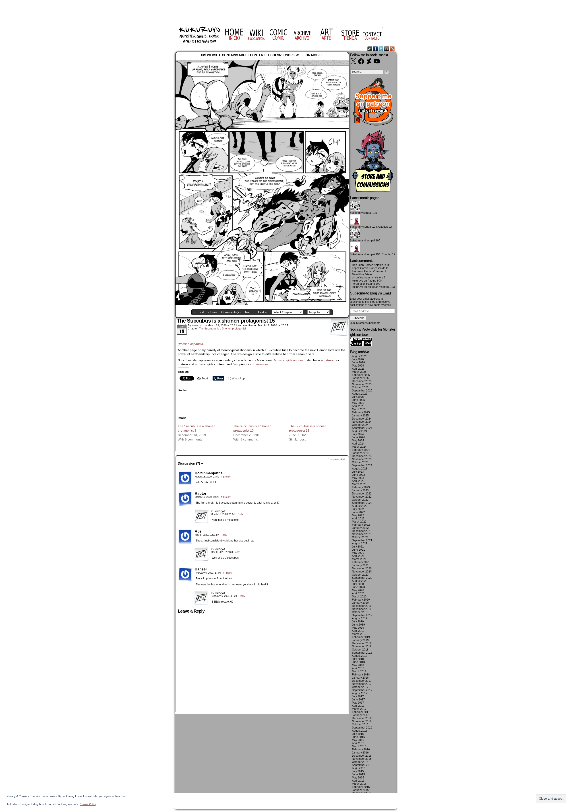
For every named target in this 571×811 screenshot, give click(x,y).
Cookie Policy (88, 804)
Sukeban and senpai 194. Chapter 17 (372, 254)
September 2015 (362, 765)
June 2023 (358, 474)
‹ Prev (212, 312)
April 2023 (358, 481)
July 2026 (358, 359)
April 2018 (358, 668)
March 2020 (359, 596)
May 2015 (358, 777)
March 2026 (359, 371)
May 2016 (358, 740)
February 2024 (361, 449)
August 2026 (359, 356)
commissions (259, 364)
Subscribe (358, 318)
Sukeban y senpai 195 (363, 212)
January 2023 (360, 490)
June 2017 (358, 699)
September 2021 (362, 540)
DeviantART (370, 48)
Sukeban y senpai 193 (381, 286)
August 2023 (359, 468)
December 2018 (362, 643)
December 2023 (362, 456)
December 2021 (362, 531)
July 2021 (358, 546)
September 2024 (362, 428)
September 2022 (362, 502)
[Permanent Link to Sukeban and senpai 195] (355, 237)
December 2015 (362, 755)
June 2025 (358, 399)
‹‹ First (199, 312)
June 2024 (358, 437)
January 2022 (360, 527)
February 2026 (361, 375)
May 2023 (358, 478)
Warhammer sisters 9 (372, 277)
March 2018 (359, 671)
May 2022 (358, 515)
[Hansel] (185, 574)
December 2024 (362, 418)
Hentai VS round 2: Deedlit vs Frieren (369, 273)
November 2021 (362, 534)
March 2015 (359, 783)
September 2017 (362, 690)
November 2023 (362, 459)
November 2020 (362, 571)
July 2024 (358, 434)
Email (386, 48)
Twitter (381, 48)
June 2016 (358, 737)
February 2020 (361, 599)
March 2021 (359, 559)
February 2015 (361, 786)
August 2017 (359, 693)
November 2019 (362, 609)
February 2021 (361, 562)
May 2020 (358, 590)
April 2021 (358, 556)
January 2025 (360, 415)
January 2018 (360, 677)
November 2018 (362, 646)
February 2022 (361, 524)
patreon (329, 360)
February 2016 (361, 749)
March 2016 (359, 746)
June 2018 (358, 662)
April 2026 (358, 368)
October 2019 (360, 612)
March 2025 (359, 409)
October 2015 (360, 762)
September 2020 (362, 577)
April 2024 (358, 443)
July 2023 (358, 471)
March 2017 (359, 708)
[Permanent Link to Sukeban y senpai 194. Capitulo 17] (355, 223)
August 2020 (359, 581)
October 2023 (360, 462)
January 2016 (360, 752)
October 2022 (360, 499)
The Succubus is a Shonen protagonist (222, 328)
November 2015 (362, 758)
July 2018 (358, 659)
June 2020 (358, 587)
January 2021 (360, 565)
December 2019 (362, 605)
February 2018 (361, 674)
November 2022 (362, 496)
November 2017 (362, 683)
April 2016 (358, 743)
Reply (227, 476)
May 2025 (358, 403)
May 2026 (358, 365)
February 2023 (361, 487)
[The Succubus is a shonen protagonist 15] (262, 304)
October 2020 (360, 574)
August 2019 (359, 618)
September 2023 (362, 465)
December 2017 (362, 680)
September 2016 (362, 727)
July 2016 (358, 733)
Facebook (375, 48)
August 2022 (359, 506)
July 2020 (358, 584)
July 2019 (358, 621)
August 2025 (359, 393)
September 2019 (362, 615)
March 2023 (359, 484)
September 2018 (362, 652)
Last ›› (262, 312)
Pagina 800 (375, 280)
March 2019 (359, 634)
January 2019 (360, 640)
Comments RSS (336, 459)
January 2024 (360, 453)
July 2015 (358, 771)
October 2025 (360, 387)
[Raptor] (185, 499)
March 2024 (359, 446)
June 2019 (358, 624)
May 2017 (358, 702)
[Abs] (185, 536)
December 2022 (362, 493)
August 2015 (359, 768)
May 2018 (358, 665)
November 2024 (362, 421)
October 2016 (360, 724)
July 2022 (358, 509)
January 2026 (360, 378)
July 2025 (358, 396)
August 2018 (359, 655)
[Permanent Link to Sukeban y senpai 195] (355, 209)
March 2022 (359, 521)
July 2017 (358, 696)
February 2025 (361, 412)
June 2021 (358, 549)
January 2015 (360, 790)
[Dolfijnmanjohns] (185, 478)
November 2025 (362, 384)
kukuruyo (197, 325)
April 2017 (358, 705)
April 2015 (358, 780)
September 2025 (362, 390)
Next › (249, 312)
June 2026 (358, 362)
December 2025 (362, 381)
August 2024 (359, 431)
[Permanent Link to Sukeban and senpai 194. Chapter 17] (355, 251)
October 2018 (360, 649)
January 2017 (360, 715)
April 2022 (358, 518)
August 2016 (359, 730)
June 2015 (358, 774)
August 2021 (359, 543)
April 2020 (358, 593)
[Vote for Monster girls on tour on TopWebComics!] (361, 345)
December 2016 (362, 718)
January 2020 (360, 602)
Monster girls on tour (288, 360)
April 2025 (358, 406)
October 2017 (360, 687)
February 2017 (361, 712)
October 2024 (360, 424)
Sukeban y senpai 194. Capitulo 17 (371, 226)
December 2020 (362, 568)
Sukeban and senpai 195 (365, 240)
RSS (392, 48)
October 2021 (360, 537)
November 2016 (362, 721)
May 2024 (358, 440)
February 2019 (361, 637)
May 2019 (358, 627)
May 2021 (358, 552)
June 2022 (358, 512)
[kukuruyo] (201, 516)
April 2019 (358, 630)
